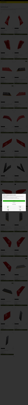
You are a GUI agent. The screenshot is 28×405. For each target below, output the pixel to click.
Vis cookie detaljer (14, 204)
